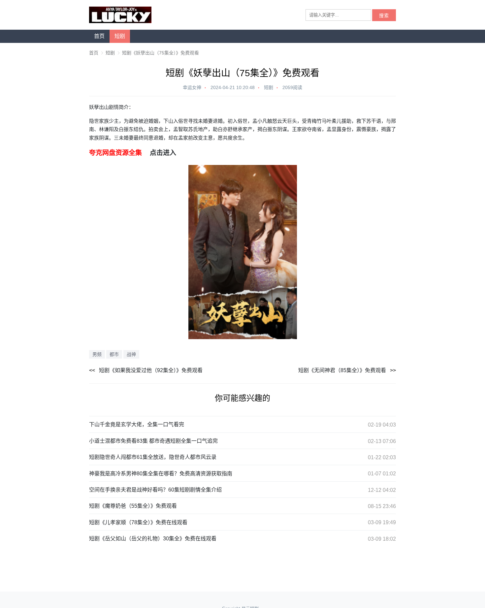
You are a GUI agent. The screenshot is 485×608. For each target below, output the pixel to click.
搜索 (384, 15)
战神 (131, 354)
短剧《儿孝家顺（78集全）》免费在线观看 (138, 522)
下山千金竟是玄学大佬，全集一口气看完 (136, 424)
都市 (114, 354)
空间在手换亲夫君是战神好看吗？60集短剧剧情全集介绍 (155, 490)
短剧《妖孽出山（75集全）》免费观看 (160, 52)
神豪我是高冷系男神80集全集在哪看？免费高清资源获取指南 (160, 473)
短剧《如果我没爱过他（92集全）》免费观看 (151, 370)
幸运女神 (192, 87)
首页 (99, 36)
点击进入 (163, 152)
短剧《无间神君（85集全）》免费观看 (342, 370)
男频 (97, 354)
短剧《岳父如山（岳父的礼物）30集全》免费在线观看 (152, 538)
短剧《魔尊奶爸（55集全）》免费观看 (133, 506)
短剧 (119, 36)
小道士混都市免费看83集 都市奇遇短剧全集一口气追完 (153, 441)
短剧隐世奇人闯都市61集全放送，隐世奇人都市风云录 (152, 457)
